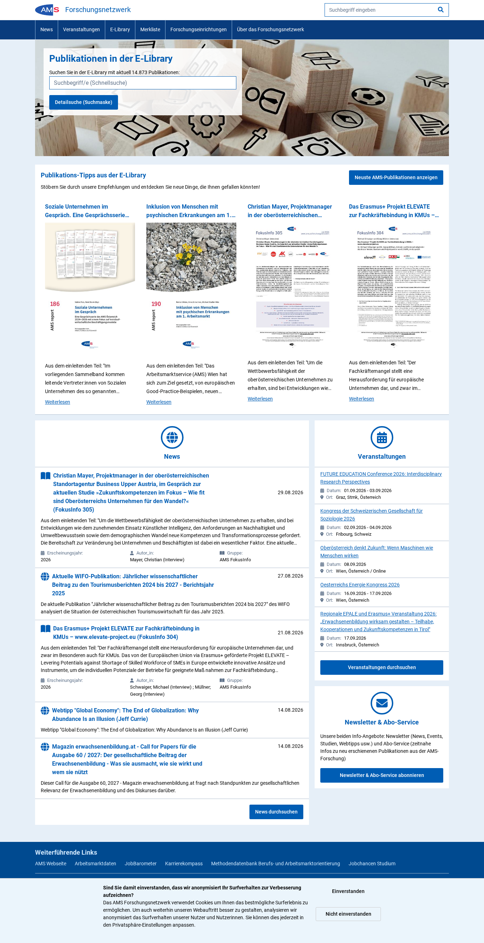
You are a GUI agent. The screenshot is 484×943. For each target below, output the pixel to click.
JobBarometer (141, 863)
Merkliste (150, 29)
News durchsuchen (276, 812)
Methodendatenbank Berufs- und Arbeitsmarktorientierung (275, 863)
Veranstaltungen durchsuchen (382, 667)
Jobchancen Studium (372, 863)
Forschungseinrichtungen (198, 29)
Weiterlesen (57, 402)
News (46, 29)
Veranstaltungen (81, 29)
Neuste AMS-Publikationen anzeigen (396, 177)
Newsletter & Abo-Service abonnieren (382, 775)
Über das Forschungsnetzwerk (270, 29)
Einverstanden (348, 891)
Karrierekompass (184, 863)
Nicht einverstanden (348, 914)
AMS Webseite (50, 863)
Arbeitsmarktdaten (95, 863)
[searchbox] (387, 10)
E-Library (120, 29)
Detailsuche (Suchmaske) (83, 102)
